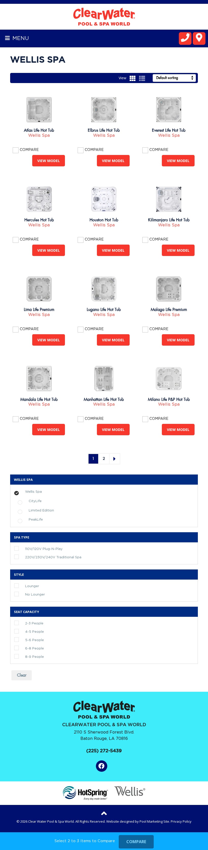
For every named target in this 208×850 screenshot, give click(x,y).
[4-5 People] (22, 631)
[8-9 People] (22, 656)
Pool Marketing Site (154, 821)
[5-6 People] (22, 639)
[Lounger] (22, 585)
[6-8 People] (22, 648)
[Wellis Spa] (22, 490)
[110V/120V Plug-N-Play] (22, 548)
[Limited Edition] (26, 509)
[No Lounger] (22, 594)
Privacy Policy (181, 821)
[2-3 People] (22, 623)
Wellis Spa (39, 135)
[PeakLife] (26, 519)
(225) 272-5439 (104, 751)
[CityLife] (26, 500)
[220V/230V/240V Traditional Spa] (22, 557)
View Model (48, 160)
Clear (21, 675)
